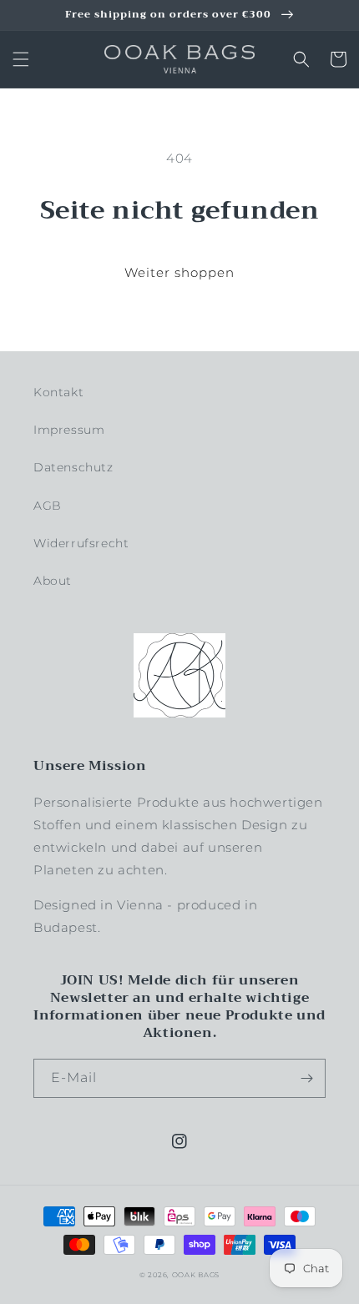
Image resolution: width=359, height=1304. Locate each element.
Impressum (68, 429)
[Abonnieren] (306, 1078)
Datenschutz (73, 467)
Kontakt (58, 392)
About (52, 580)
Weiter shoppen (179, 272)
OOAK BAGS (196, 1275)
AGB (47, 505)
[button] (21, 59)
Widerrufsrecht (81, 543)
